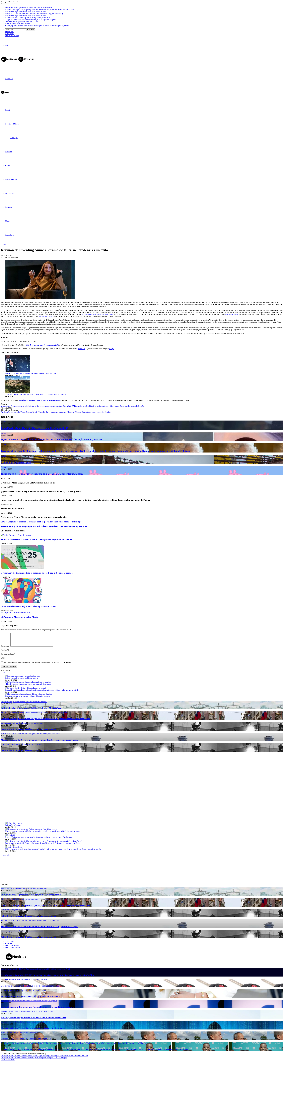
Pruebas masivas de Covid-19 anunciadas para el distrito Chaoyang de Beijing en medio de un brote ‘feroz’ (42, 843)
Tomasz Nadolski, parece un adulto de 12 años (21, 22)
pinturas (104, 406)
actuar (8, 406)
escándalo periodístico (45, 316)
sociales (127, 406)
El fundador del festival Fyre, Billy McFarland (98, 314)
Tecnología (14, 138)
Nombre (4, 650)
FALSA (75, 406)
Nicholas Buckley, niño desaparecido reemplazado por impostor (27, 18)
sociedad (134, 406)
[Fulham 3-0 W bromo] (13, 823)
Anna (13, 406)
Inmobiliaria (9, 235)
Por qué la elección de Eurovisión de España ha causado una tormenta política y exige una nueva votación (42, 690)
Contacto (8, 943)
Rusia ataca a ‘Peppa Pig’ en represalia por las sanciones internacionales (42, 473)
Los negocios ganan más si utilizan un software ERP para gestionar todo (30, 373)
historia (91, 406)
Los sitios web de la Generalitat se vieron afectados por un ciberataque (33, 1028)
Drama (65, 406)
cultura (54, 406)
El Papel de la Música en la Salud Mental (19, 617)
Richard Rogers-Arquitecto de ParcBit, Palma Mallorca (26, 1039)
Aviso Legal (9, 941)
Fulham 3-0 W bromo (13, 825)
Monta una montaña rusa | (16, 462)
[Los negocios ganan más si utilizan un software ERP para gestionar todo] (17, 371)
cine (37, 406)
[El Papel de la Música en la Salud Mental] (16, 613)
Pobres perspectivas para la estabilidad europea (21, 678)
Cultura (8, 165)
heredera (86, 406)
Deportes (8, 207)
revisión (110, 406)
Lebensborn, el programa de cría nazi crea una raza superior (26, 12)
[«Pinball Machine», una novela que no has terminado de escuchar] (28, 682)
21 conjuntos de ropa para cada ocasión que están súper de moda (30, 996)
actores (3, 406)
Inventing (98, 406)
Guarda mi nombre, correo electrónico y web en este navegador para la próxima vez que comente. (38, 662)
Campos (33, 406)
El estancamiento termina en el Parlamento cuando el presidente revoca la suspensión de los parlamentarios (42, 831)
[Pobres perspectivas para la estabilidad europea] (22, 676)
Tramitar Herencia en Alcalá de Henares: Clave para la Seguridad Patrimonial (36, 539)
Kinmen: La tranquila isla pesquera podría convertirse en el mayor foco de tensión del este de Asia (39, 10)
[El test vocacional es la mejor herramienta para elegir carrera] (22, 602)
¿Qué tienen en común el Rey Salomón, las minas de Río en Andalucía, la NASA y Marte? (51, 439)
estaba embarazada (232, 314)
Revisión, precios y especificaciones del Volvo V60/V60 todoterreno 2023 (33, 1017)
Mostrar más (5, 855)
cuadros (49, 406)
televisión (140, 406)
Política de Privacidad (13, 947)
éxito (70, 406)
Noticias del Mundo (12, 124)
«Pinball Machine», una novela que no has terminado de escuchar (28, 684)
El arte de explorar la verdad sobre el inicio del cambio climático (27, 696)
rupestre (116, 406)
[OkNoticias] (18, 63)
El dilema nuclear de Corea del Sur (17, 24)
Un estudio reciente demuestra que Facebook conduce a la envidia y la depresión (37, 1007)
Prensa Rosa (9, 193)
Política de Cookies (12, 945)
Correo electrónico (8, 654)
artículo (27, 406)
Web (2, 658)
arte (16, 406)
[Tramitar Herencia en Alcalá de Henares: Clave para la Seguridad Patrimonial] (16, 535)
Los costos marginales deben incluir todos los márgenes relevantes (30, 986)
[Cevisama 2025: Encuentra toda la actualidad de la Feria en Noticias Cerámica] (22, 569)
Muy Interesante (11, 179)
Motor (7, 221)
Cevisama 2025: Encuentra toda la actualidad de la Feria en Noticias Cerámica (37, 573)
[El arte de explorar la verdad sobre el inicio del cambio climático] (28, 694)
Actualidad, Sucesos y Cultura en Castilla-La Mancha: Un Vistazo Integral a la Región (35, 394)
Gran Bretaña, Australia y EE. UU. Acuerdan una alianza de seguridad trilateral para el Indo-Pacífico (47, 975)
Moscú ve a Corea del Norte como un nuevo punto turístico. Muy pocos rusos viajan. (35, 14)
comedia (43, 406)
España (7, 110)
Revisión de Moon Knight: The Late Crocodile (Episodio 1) (34, 428)
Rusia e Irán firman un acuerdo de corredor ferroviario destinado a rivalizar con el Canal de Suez (39, 837)
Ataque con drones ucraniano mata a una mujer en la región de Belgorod (30, 20)
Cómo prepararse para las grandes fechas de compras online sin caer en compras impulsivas (37, 26)
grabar (80, 406)
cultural (59, 406)
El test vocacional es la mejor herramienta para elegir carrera (28, 606)
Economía (8, 152)
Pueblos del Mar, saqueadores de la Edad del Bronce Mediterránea (28, 8)
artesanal (21, 406)
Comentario (5, 646)
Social (122, 406)
